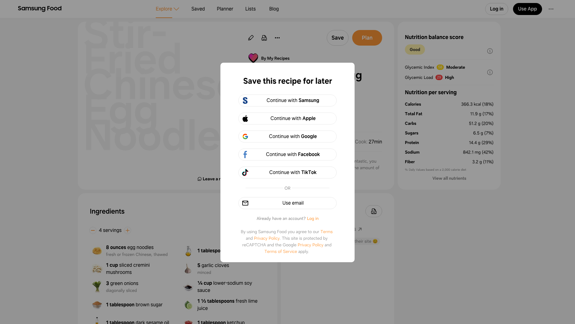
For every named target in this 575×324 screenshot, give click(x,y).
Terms (326, 231)
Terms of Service (280, 251)
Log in (313, 218)
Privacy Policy (267, 238)
